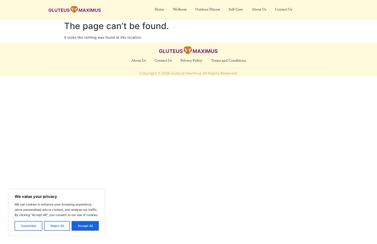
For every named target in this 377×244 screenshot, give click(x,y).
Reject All (57, 226)
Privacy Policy (191, 60)
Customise (28, 226)
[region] (57, 212)
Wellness (180, 9)
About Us (259, 9)
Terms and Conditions (228, 60)
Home (159, 9)
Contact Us (283, 9)
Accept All (85, 226)
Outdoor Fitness (207, 9)
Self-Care (236, 9)
